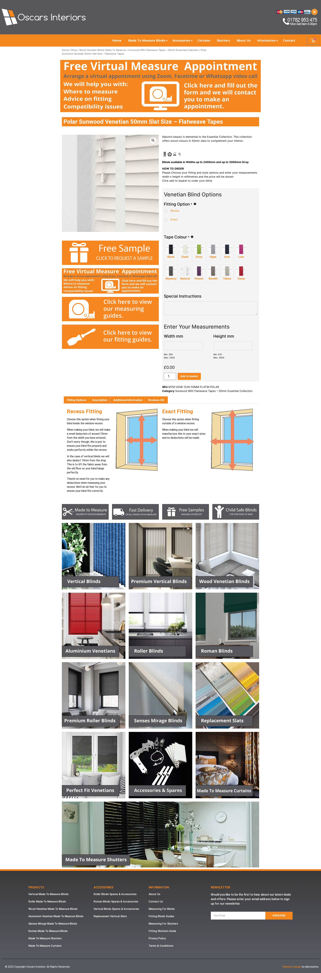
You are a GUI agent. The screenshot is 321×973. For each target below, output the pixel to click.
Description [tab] (100, 400)
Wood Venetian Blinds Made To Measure (102, 50)
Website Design (292, 966)
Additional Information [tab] (127, 400)
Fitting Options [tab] (76, 400)
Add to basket (189, 376)
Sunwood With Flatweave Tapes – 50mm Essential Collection (163, 50)
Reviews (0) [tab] (156, 400)
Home (65, 50)
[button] (153, 140)
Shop (74, 50)
